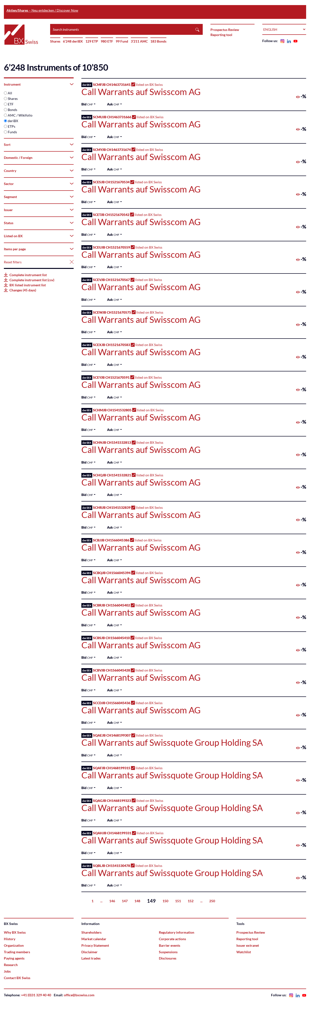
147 (125, 901)
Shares (55, 41)
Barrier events (169, 945)
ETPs (11, 126)
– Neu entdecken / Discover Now (42, 10)
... (101, 901)
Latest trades (91, 958)
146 (112, 901)
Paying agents (14, 958)
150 (165, 901)
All (10, 93)
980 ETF (107, 41)
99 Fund (122, 41)
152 (191, 901)
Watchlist (243, 952)
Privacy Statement (95, 945)
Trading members (17, 952)
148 (137, 901)
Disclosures (167, 958)
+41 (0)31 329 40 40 (36, 995)
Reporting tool (221, 35)
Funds (12, 132)
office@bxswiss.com (79, 995)
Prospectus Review (224, 30)
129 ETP (91, 41)
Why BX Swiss (15, 932)
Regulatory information (176, 932)
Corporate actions (172, 939)
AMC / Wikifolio (20, 115)
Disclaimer (89, 952)
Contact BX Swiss (17, 978)
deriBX (13, 121)
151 (178, 901)
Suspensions (168, 952)
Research (11, 965)
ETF (11, 104)
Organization (14, 945)
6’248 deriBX (73, 41)
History (9, 939)
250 (212, 901)
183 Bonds (158, 41)
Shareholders (91, 932)
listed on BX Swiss (141, 89)
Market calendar (93, 939)
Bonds (12, 110)
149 (151, 901)
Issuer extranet (247, 945)
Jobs (7, 971)
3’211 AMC (139, 41)
